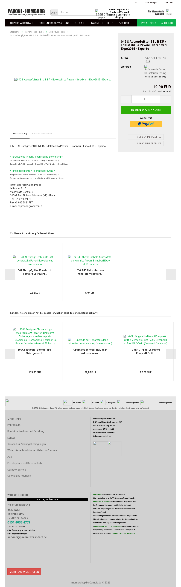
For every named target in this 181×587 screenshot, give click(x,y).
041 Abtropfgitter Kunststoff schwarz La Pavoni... (35, 272)
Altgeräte (167, 23)
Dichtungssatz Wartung (54, 23)
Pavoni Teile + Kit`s (102, 23)
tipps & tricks (147, 23)
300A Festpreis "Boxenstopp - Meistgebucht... (35, 351)
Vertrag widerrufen (24, 571)
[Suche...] (98, 12)
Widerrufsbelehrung (18, 504)
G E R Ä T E (80, 23)
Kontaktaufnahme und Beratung (25, 431)
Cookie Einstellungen (19, 475)
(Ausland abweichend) (155, 77)
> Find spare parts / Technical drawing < (32, 170)
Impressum (14, 424)
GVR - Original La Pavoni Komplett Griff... (146, 351)
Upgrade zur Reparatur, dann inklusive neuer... (90, 351)
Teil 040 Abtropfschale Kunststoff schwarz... (90, 272)
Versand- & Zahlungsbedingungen (26, 444)
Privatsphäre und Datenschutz (24, 463)
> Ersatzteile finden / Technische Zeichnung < (36, 156)
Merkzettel (168, 2)
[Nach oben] (171, 582)
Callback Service (16, 469)
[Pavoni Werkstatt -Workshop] (26, 12)
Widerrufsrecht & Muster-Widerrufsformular (32, 450)
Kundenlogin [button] (150, 2)
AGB (9, 456)
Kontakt (11, 437)
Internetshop (78, 582)
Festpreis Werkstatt (21, 23)
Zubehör (124, 23)
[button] (134, 2)
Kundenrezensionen (42, 133)
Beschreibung (20, 133)
